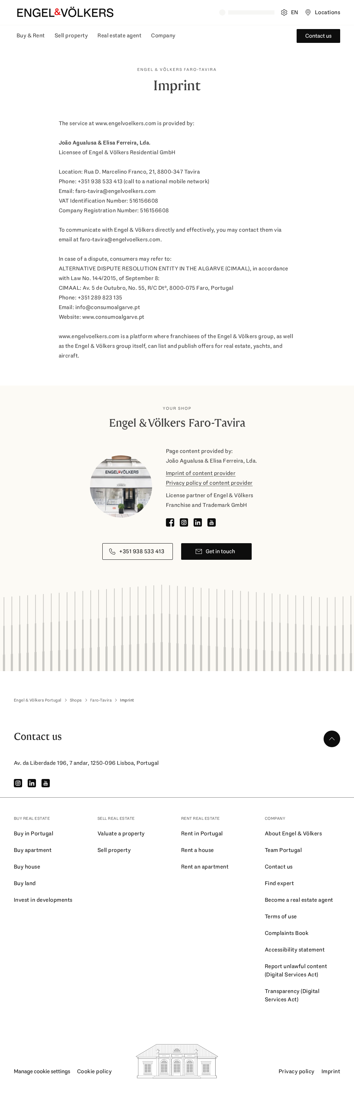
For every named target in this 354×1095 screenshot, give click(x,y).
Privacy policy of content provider (209, 482)
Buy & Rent (31, 35)
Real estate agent (119, 35)
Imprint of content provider (201, 473)
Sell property (71, 35)
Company (163, 35)
